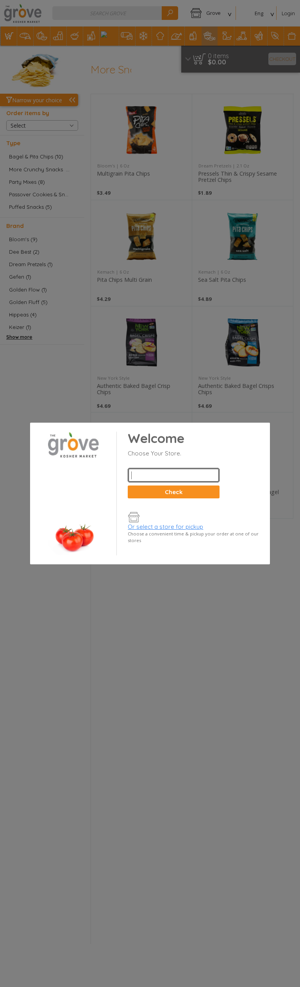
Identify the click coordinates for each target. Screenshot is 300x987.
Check (173, 492)
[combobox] (173, 475)
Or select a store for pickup (165, 526)
